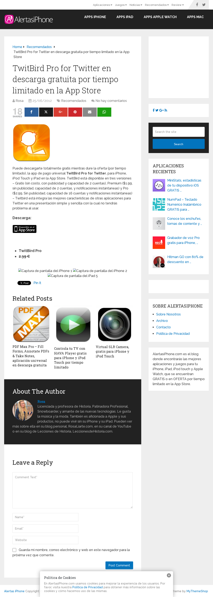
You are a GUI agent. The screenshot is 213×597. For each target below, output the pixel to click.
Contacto (163, 327)
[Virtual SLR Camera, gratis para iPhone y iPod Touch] (114, 323)
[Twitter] (46, 112)
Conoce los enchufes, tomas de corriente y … (184, 221)
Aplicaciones (102, 4)
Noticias (135, 4)
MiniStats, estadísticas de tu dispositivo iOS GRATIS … (184, 185)
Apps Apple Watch (160, 17)
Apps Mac (195, 17)
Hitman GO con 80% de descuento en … (185, 259)
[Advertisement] (183, 67)
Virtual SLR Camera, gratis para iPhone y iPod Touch (112, 351)
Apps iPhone (95, 17)
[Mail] (90, 112)
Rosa (20, 101)
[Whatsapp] (104, 112)
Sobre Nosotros (168, 314)
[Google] (61, 112)
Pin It (37, 283)
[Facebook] (31, 112)
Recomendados (156, 4)
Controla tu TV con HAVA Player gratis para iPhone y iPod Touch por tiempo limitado (70, 357)
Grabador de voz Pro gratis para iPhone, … (183, 240)
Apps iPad (124, 17)
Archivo (162, 321)
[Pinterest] (75, 112)
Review (177, 4)
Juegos (120, 4)
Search (178, 144)
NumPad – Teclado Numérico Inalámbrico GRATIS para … (184, 204)
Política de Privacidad (173, 334)
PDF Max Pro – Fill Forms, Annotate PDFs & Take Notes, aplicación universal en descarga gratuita (30, 355)
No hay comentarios (111, 101)
